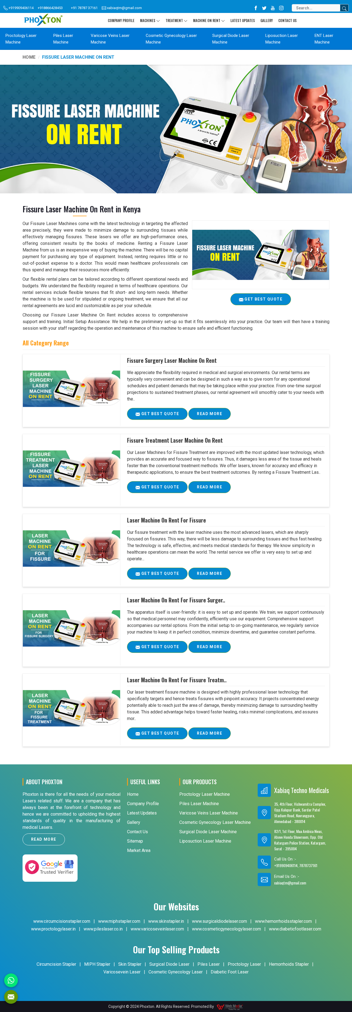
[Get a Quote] (11, 997)
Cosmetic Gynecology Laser (175, 972)
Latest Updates (242, 20)
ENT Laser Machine (324, 39)
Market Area (138, 850)
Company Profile (121, 20)
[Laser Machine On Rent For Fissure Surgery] (71, 628)
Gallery (266, 20)
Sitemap (135, 841)
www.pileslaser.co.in (103, 929)
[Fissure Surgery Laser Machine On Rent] (71, 388)
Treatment (174, 20)
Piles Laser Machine (63, 39)
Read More (209, 414)
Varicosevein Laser (122, 972)
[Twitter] (264, 8)
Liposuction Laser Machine (281, 39)
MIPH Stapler (97, 964)
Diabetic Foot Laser (230, 972)
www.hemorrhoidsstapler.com (283, 921)
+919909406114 (21, 8)
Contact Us (287, 20)
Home (29, 57)
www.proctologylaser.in (53, 929)
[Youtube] (273, 8)
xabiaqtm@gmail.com (124, 8)
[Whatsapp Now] (11, 980)
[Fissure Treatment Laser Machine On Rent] (71, 468)
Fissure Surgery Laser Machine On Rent (172, 360)
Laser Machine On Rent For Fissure (166, 520)
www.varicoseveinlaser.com (157, 929)
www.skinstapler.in (166, 921)
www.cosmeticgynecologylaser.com (226, 929)
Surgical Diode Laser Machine (230, 39)
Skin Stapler (129, 964)
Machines (147, 20)
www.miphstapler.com (119, 921)
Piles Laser (208, 964)
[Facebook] (256, 8)
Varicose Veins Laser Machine (110, 39)
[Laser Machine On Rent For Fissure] (71, 548)
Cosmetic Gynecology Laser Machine (171, 39)
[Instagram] (281, 8)
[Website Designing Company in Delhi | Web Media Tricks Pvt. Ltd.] (230, 1006)
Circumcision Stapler (56, 964)
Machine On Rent (206, 20)
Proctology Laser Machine (21, 39)
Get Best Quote (159, 414)
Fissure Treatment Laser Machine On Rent (175, 440)
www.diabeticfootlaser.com (295, 929)
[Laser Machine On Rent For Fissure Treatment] (71, 708)
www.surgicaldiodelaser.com (219, 921)
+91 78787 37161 (84, 8)
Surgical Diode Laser (169, 964)
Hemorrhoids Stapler (289, 964)
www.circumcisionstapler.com (61, 921)
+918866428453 (50, 8)
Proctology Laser (244, 964)
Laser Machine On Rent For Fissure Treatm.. (177, 680)
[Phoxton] (43, 20)
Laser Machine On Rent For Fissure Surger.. (176, 600)
